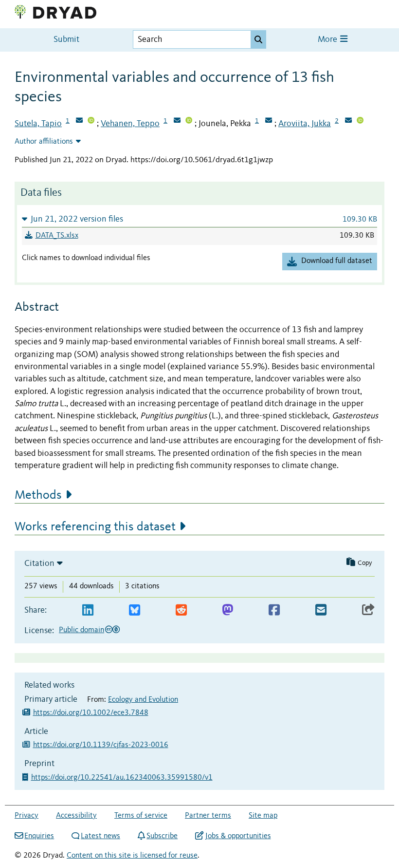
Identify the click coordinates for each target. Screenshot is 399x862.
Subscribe (162, 836)
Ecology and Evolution (143, 700)
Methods (38, 495)
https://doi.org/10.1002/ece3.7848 (90, 713)
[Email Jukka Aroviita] (348, 121)
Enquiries (39, 836)
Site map (263, 816)
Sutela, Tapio (38, 123)
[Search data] (258, 39)
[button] (199, 219)
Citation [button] (39, 563)
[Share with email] (320, 610)
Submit (66, 40)
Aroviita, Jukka (304, 123)
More (328, 40)
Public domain (81, 630)
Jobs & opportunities (238, 836)
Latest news (100, 836)
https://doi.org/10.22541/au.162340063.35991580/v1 (123, 778)
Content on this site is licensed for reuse (132, 856)
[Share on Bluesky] (134, 610)
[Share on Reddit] (181, 610)
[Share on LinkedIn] (87, 610)
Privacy (26, 816)
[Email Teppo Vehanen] (177, 121)
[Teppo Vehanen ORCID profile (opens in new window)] (189, 121)
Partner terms (208, 816)
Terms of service (140, 816)
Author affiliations (44, 142)
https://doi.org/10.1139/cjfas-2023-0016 (100, 745)
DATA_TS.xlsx (57, 236)
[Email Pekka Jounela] (268, 121)
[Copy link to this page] (368, 610)
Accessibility (76, 816)
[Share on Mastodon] (227, 610)
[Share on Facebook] (274, 610)
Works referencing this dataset (95, 527)
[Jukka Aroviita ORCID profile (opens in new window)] (360, 121)
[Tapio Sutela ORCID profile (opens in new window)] (91, 121)
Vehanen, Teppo (130, 123)
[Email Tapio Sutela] (79, 121)
